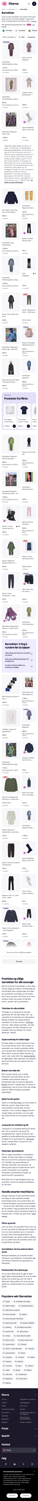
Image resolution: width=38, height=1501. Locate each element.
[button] (25, 122)
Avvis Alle (12, 1495)
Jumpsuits (30, 1139)
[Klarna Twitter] (23, 1464)
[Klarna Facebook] (6, 1464)
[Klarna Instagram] (32, 1464)
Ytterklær (29, 1022)
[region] (19, 1484)
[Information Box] (15, 37)
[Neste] (33, 31)
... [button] (17, 9)
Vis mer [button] (19, 961)
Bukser (4, 1084)
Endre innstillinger (19, 1489)
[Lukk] (34, 1471)
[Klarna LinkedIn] (14, 1464)
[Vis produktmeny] (34, 13)
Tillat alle (26, 1495)
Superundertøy (29, 1056)
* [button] (10, 70)
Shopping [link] (11, 9)
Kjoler (24, 1110)
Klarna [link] (4, 9)
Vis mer (33, 21)
